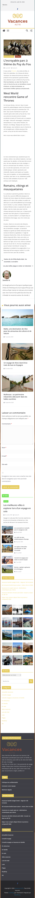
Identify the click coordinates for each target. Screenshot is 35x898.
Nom (4, 448)
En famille (18, 56)
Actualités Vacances (8, 56)
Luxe (3, 715)
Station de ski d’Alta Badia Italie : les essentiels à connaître (15, 260)
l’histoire (14, 71)
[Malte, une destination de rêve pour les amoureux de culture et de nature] (17, 310)
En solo (6, 501)
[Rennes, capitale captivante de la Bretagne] (7, 569)
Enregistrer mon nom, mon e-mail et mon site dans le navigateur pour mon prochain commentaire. (16, 478)
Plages (4, 718)
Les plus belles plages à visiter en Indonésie (17, 266)
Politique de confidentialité (10, 782)
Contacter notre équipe (9, 786)
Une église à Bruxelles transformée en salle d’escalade (20, 548)
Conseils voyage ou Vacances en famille (13, 698)
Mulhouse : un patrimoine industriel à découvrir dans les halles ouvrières (15, 396)
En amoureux (5, 700)
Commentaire (7, 424)
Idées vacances (6, 709)
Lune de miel (5, 712)
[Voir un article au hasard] (31, 30)
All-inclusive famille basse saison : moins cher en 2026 (17, 585)
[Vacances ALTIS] (4, 30)
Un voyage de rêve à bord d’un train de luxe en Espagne (15, 364)
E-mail (4, 456)
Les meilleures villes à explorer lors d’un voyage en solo (17, 508)
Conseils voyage (6, 695)
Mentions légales (7, 790)
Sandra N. (15, 68)
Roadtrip (4, 721)
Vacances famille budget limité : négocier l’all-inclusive (17, 582)
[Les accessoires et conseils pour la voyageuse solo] (7, 530)
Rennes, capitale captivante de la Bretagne (22, 568)
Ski (2, 723)
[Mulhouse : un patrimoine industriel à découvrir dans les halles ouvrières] (17, 376)
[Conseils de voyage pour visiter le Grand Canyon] (7, 560)
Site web (4, 464)
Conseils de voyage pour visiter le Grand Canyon (21, 559)
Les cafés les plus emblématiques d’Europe (21, 538)
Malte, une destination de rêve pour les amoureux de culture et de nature (17, 331)
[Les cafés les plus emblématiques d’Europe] (7, 539)
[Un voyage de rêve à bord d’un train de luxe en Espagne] (17, 344)
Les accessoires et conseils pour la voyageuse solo (21, 529)
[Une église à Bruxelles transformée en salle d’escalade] (7, 550)
